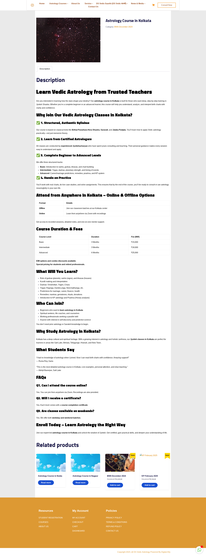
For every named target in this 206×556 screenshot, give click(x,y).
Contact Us (93, 7)
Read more (46, 483)
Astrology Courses (58, 4)
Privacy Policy (114, 518)
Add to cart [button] (115, 485)
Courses (43, 522)
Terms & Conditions (116, 522)
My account (78, 518)
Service (88, 4)
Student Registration (51, 518)
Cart (75, 526)
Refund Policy (114, 526)
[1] (199, 551)
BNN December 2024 (123, 27)
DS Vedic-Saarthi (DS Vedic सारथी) (111, 4)
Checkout (77, 522)
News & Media (137, 4)
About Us (75, 4)
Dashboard (78, 531)
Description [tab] (45, 69)
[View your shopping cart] (153, 5)
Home (42, 4)
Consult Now (166, 5)
